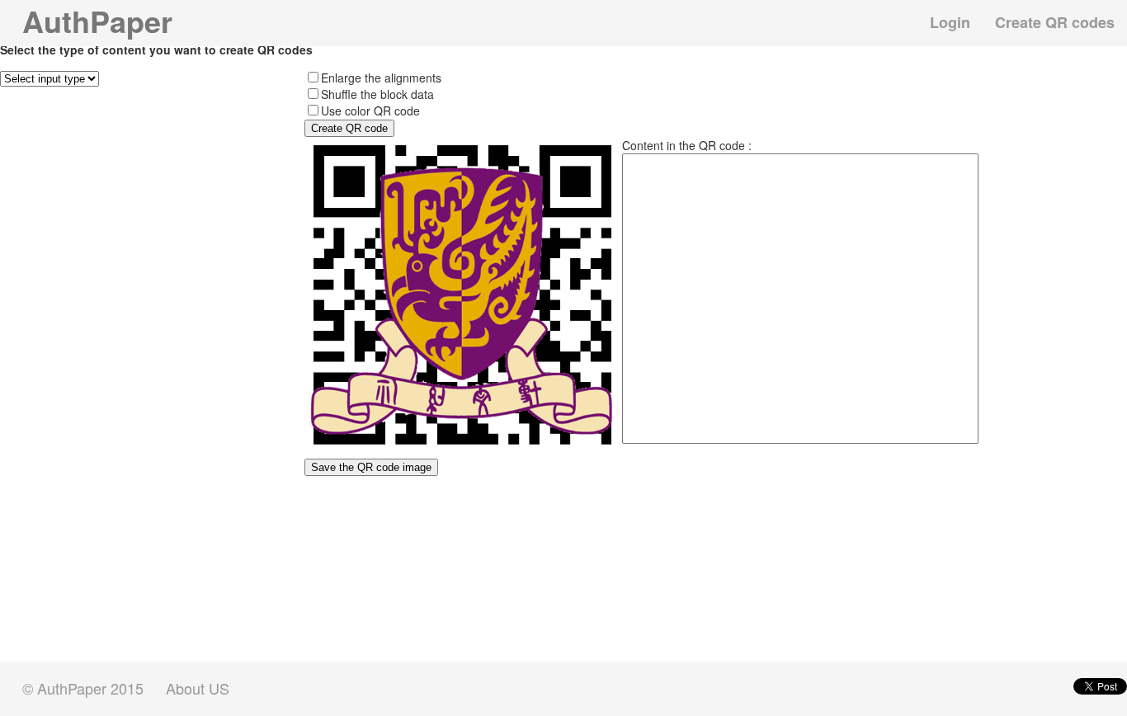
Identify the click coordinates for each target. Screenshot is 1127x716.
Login (950, 22)
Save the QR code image (371, 467)
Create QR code (349, 128)
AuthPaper (97, 21)
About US (197, 688)
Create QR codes (1055, 22)
